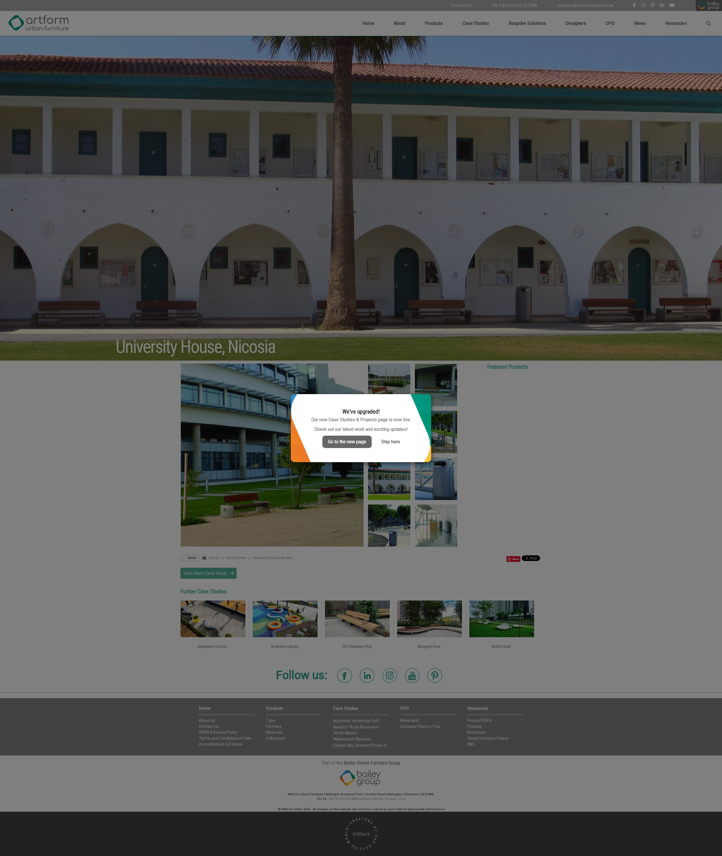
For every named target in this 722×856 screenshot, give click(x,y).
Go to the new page (347, 441)
